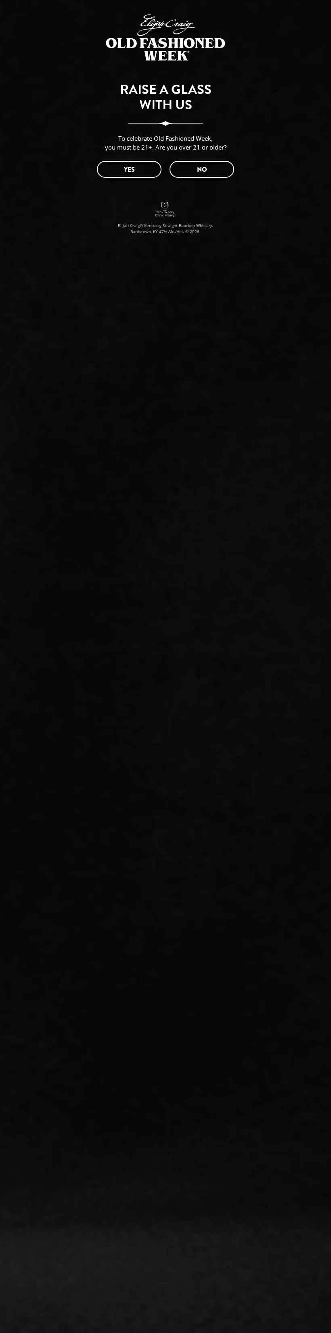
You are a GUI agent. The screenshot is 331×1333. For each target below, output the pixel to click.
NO (202, 169)
